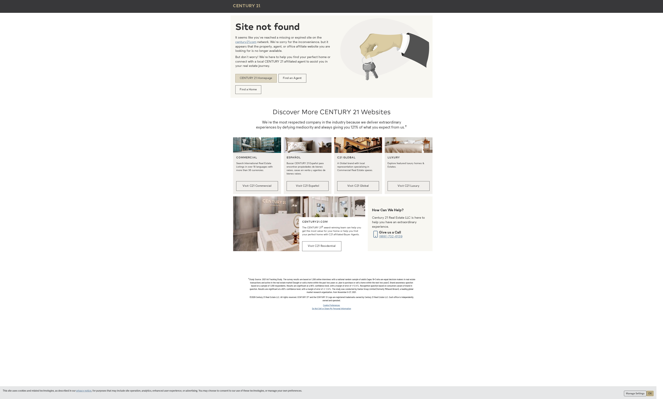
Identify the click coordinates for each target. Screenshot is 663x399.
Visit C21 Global (358, 186)
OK (650, 393)
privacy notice (84, 390)
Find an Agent (292, 78)
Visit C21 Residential (322, 246)
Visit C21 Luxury (408, 186)
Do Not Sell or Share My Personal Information (331, 308)
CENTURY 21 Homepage (256, 78)
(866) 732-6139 (390, 236)
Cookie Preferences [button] (331, 305)
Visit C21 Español (307, 186)
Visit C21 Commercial (257, 186)
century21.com (245, 42)
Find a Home (248, 89)
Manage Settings (635, 393)
